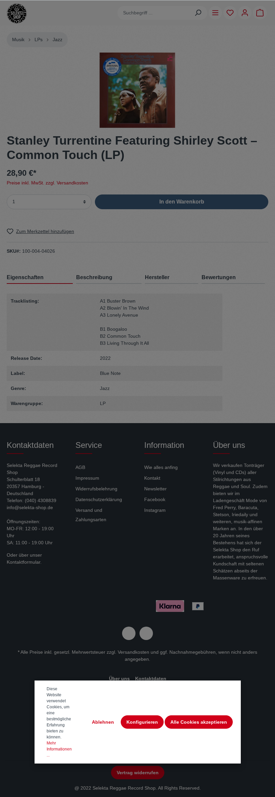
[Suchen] (198, 13)
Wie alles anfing (161, 467)
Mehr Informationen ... (59, 749)
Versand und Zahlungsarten (90, 514)
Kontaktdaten (150, 678)
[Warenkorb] (260, 12)
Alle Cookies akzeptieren (198, 722)
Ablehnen (103, 722)
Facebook (154, 499)
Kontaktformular (23, 562)
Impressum (87, 478)
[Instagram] (146, 633)
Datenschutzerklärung (98, 499)
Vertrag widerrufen (138, 772)
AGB (80, 467)
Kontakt (152, 478)
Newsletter (155, 488)
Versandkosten (133, 652)
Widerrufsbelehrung (96, 488)
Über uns (119, 678)
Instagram (155, 510)
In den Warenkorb (181, 202)
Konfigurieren (142, 722)
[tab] (109, 277)
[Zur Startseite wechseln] (17, 13)
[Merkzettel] (230, 12)
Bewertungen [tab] (219, 277)
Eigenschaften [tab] (25, 277)
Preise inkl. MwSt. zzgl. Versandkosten (47, 182)
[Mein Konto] (245, 12)
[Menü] (215, 12)
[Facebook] (128, 633)
